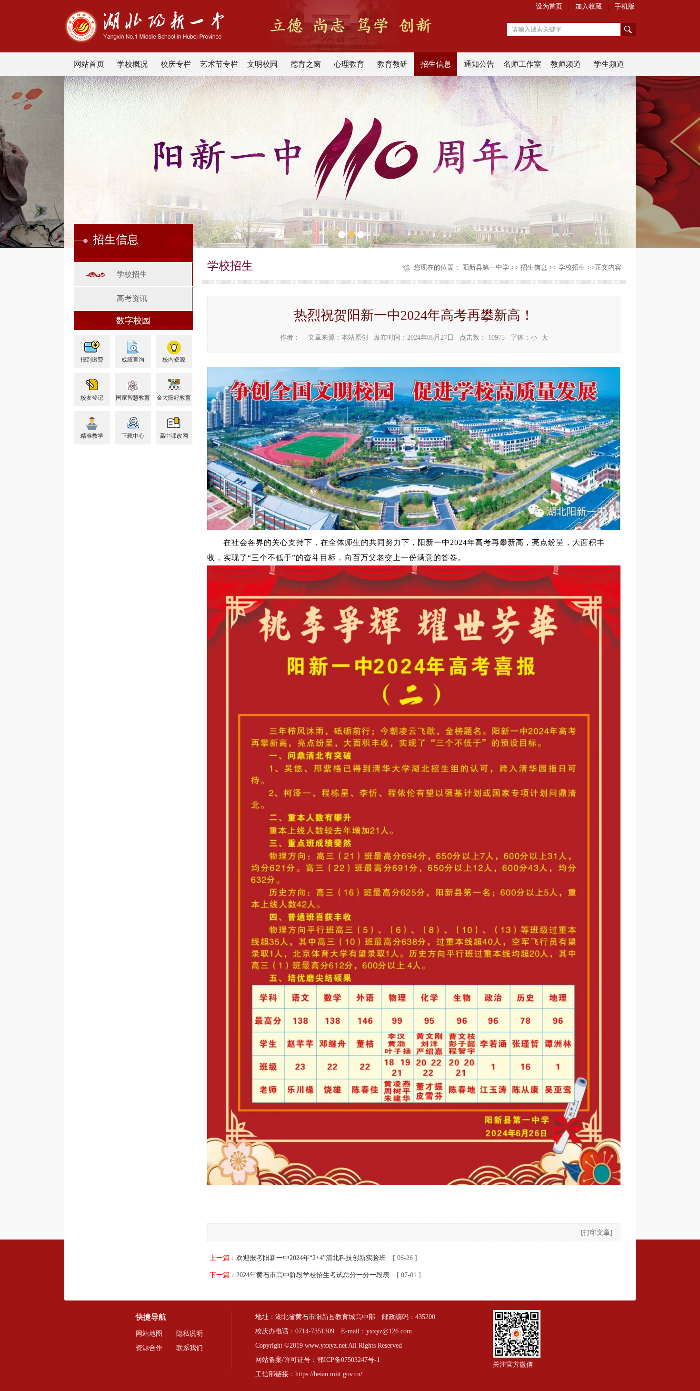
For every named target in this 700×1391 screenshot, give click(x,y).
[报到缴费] (92, 344)
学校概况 (132, 64)
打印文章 (596, 1232)
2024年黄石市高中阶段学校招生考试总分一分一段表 (313, 1275)
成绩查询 (132, 359)
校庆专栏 (175, 64)
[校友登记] (92, 382)
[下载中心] (133, 420)
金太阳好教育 (174, 397)
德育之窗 (305, 64)
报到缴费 (91, 359)
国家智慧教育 (133, 397)
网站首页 (89, 64)
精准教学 (91, 436)
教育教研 (392, 64)
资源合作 (149, 1347)
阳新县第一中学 (485, 267)
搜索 (628, 29)
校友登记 (91, 397)
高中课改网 (174, 436)
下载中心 (132, 436)
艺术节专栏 (219, 64)
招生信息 (435, 64)
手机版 (625, 6)
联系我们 (189, 1347)
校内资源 (173, 359)
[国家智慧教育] (133, 382)
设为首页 (549, 6)
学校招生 (132, 274)
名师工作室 (522, 64)
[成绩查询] (133, 344)
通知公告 (479, 64)
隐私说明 (189, 1333)
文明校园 (262, 64)
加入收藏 (588, 6)
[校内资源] (174, 344)
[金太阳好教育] (174, 382)
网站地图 (149, 1333)
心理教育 (349, 64)
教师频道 (565, 64)
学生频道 (609, 64)
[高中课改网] (174, 420)
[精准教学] (92, 420)
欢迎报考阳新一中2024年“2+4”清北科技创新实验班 (311, 1257)
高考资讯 (132, 298)
